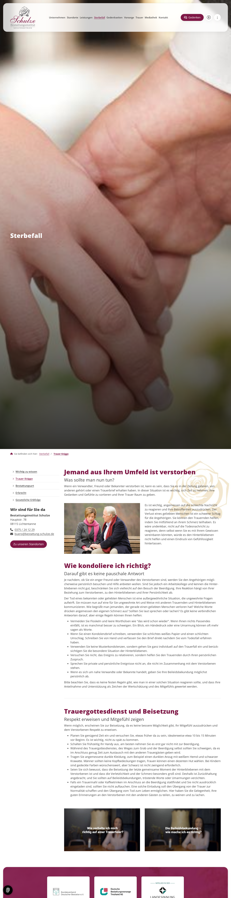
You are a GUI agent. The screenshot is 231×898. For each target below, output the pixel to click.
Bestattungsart (25, 486)
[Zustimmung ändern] (8, 890)
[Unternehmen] (11, 453)
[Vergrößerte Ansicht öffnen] (102, 528)
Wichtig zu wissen (26, 471)
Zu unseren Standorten (28, 544)
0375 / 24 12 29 (25, 530)
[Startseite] (22, 17)
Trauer (139, 17)
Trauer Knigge (61, 453)
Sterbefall (99, 17)
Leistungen (86, 17)
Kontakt (163, 17)
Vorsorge (129, 17)
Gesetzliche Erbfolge (28, 500)
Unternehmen (57, 17)
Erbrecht (21, 493)
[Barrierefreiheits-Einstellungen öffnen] (209, 17)
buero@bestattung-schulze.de (34, 534)
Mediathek (151, 17)
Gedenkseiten (115, 17)
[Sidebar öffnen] (217, 17)
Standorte (72, 17)
